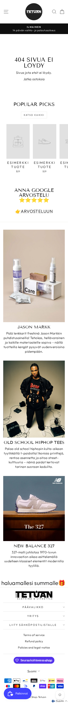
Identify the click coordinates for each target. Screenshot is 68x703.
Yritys (33, 616)
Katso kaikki (34, 115)
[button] (59, 701)
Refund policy (34, 641)
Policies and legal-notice (34, 647)
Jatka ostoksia (34, 79)
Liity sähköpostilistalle (32, 625)
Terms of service (34, 635)
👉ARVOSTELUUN (34, 211)
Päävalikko (33, 607)
